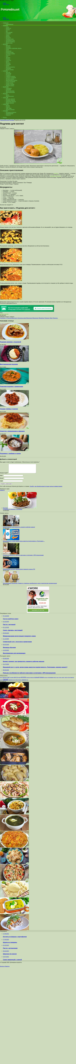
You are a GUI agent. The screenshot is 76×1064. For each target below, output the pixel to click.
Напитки (6, 104)
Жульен (8, 63)
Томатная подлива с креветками (11, 386)
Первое (5, 25)
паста (66, 677)
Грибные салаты (10, 76)
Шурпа (8, 36)
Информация (9, 24)
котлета (2, 314)
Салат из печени (10, 81)
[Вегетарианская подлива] (14, 361)
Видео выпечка (10, 91)
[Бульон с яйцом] (14, 913)
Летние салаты (10, 79)
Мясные (8, 45)
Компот (8, 107)
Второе (5, 44)
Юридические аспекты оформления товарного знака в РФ (19, 569)
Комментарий (4, 472)
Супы (7, 27)
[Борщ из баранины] (14, 714)
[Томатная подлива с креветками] (14, 383)
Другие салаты (10, 85)
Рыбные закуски (10, 100)
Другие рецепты (10, 41)
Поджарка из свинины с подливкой (12, 509)
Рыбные (8, 47)
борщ (1, 677)
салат (5, 679)
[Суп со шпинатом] (14, 830)
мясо (55, 677)
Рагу (7, 56)
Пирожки (8, 89)
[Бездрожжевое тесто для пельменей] (14, 896)
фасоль (19, 679)
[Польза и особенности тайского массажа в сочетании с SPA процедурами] (11, 553)
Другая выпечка (10, 92)
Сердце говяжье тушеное (9, 409)
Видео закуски (10, 103)
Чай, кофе (9, 108)
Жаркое (8, 57)
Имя (1, 475)
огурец (60, 677)
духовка (11, 677)
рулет (1, 679)
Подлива (8, 68)
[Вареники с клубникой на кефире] (14, 697)
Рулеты (8, 59)
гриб (8, 677)
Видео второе (10, 69)
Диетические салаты (11, 80)
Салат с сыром (10, 84)
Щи (7, 31)
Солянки (8, 33)
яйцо (27, 679)
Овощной (8, 73)
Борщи (8, 29)
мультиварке (51, 677)
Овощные (8, 51)
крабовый (28, 677)
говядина (4, 677)
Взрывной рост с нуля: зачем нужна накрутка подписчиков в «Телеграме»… (24, 541)
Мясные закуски (10, 99)
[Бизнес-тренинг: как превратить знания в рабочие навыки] (11, 525)
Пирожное (9, 88)
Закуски (5, 97)
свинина (11, 679)
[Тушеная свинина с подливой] (14, 339)
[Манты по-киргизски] (14, 863)
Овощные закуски (11, 101)
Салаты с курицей (11, 77)
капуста (16, 677)
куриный (36, 677)
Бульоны (8, 37)
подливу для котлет (55, 176)
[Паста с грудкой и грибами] (14, 880)
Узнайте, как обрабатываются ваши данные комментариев (46, 486)
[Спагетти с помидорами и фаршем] (14, 428)
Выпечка (6, 87)
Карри (7, 65)
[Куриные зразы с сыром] (14, 731)
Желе (7, 95)
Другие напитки (10, 109)
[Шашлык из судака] (14, 797)
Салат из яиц (9, 83)
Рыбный (8, 75)
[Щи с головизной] (14, 747)
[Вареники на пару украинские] (14, 780)
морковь (45, 677)
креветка (32, 677)
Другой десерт (10, 96)
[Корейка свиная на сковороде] (14, 764)
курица (41, 677)
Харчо (7, 35)
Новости (8, 115)
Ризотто (8, 55)
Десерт (5, 93)
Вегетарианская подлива (9, 364)
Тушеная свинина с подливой (10, 342)
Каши (7, 61)
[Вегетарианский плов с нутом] (14, 814)
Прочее (5, 111)
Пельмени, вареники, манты (13, 48)
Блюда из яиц (9, 52)
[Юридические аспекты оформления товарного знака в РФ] (11, 568)
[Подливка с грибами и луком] (14, 450)
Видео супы (9, 43)
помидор (72, 677)
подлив (6, 314)
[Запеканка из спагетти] (14, 847)
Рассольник (9, 32)
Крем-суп (8, 28)
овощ (57, 677)
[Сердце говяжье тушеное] (14, 406)
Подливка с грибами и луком (10, 453)
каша (19, 677)
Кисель (8, 105)
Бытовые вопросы (11, 112)
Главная (2, 120)
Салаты (5, 71)
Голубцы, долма (10, 53)
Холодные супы (10, 40)
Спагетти (8, 60)
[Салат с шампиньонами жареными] (14, 930)
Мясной (8, 72)
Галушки (8, 64)
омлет (63, 677)
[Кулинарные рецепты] (10, 15)
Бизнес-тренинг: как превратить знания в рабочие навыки (19, 527)
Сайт (1, 481)
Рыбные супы (10, 39)
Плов (7, 49)
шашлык (24, 679)
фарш (16, 679)
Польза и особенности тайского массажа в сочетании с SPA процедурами (23, 555)
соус (14, 679)
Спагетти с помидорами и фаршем (12, 431)
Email (2, 478)
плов (69, 677)
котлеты (56, 173)
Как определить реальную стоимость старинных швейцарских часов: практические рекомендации (30, 583)
